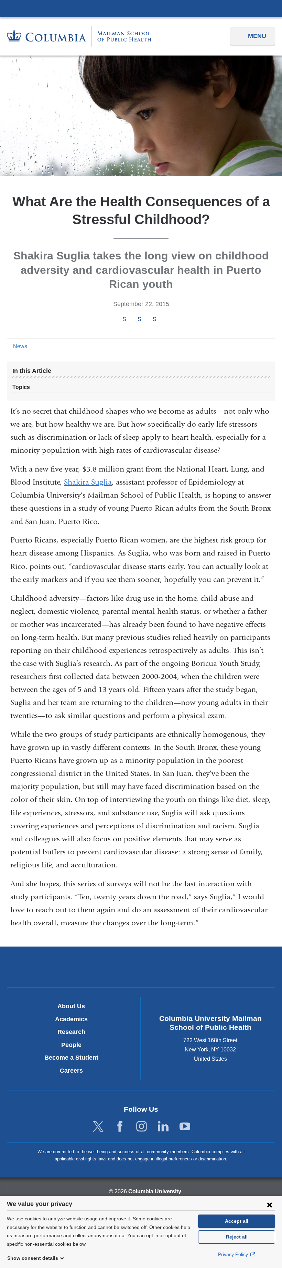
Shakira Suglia (88, 482)
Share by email (163, 319)
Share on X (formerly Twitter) (139, 319)
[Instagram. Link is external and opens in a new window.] (141, 1126)
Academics (71, 1019)
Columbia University (154, 1191)
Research (71, 1031)
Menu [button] (257, 36)
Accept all (236, 1221)
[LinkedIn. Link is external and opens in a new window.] (163, 1126)
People (71, 1044)
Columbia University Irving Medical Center (141, 8)
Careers (71, 1070)
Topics (21, 387)
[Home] (79, 36)
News (20, 346)
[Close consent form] (269, 1204)
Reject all (237, 1237)
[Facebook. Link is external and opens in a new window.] (120, 1126)
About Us (71, 1006)
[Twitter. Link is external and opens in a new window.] (98, 1126)
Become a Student (71, 1057)
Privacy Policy (233, 1254)
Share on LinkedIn (154, 319)
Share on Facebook (124, 319)
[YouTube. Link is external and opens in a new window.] (185, 1126)
